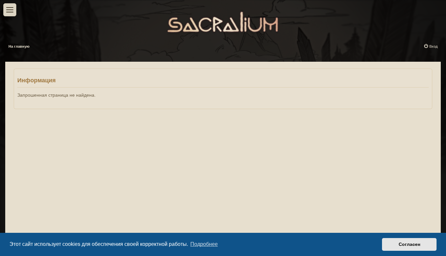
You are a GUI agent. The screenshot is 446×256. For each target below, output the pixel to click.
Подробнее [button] (204, 244)
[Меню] (9, 9)
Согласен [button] (409, 244)
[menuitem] (430, 46)
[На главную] (223, 20)
